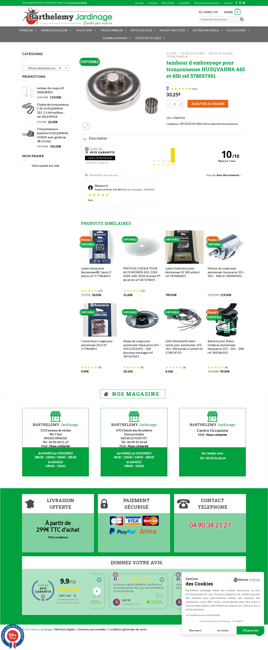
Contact (228, 3)
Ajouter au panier (207, 103)
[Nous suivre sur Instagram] (240, 3)
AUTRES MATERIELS (206, 30)
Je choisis (223, 630)
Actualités (184, 3)
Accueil (139, 3)
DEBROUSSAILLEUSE (54, 30)
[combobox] (45, 68)
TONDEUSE (25, 30)
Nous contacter (59, 446)
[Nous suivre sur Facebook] (236, 3)
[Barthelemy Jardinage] (67, 16)
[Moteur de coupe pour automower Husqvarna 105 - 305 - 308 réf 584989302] (227, 247)
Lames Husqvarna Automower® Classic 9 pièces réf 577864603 (96, 272)
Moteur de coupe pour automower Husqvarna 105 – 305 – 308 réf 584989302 (226, 272)
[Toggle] (85, 139)
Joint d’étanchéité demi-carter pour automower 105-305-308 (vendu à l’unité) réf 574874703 (184, 346)
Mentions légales (65, 629)
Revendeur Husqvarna (206, 3)
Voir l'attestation (100, 158)
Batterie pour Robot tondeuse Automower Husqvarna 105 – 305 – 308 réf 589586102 (226, 346)
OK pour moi (250, 630)
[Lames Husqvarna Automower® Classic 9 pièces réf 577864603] (100, 247)
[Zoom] (86, 126)
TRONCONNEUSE (111, 30)
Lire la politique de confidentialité (203, 615)
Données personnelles (92, 629)
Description (98, 138)
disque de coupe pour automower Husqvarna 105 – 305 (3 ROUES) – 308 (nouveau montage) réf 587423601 (142, 348)
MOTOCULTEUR (141, 30)
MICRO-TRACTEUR (172, 30)
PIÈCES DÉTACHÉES (148, 38)
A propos (153, 3)
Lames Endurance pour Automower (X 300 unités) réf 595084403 (182, 272)
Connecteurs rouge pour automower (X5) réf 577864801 (97, 344)
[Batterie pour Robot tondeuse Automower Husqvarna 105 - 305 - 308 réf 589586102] (227, 319)
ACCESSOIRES (236, 30)
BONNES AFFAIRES (115, 38)
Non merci (195, 630)
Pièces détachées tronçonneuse (220, 123)
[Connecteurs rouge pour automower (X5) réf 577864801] (100, 320)
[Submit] (241, 19)
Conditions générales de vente (127, 629)
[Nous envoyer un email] (244, 3)
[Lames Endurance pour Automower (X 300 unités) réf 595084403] (184, 247)
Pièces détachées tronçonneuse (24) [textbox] (45, 68)
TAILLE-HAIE (84, 30)
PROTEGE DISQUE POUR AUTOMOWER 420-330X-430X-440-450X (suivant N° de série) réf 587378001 (141, 274)
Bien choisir (168, 3)
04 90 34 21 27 (210, 525)
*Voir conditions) (58, 537)
